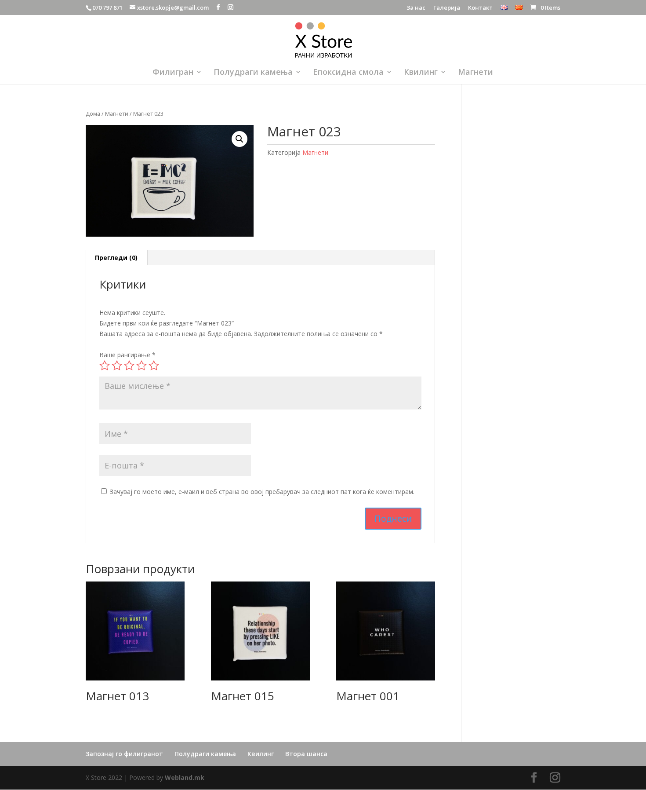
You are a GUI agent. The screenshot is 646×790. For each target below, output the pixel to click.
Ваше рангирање (127, 355)
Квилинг (421, 73)
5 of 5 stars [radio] (154, 365)
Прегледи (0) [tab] (116, 257)
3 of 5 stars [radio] (129, 365)
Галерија (446, 8)
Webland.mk (184, 777)
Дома (93, 113)
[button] (239, 139)
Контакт (480, 8)
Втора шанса (306, 754)
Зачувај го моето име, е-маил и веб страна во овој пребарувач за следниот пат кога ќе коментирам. (262, 491)
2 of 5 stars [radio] (117, 365)
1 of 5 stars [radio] (104, 365)
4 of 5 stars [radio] (141, 365)
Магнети (475, 73)
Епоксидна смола (348, 73)
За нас (415, 8)
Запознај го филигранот (124, 754)
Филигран (172, 73)
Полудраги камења (253, 73)
